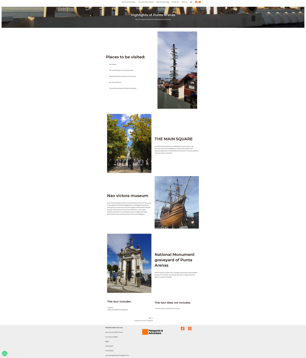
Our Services (175, 2)
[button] (4, 353)
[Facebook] (196, 2)
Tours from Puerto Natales (146, 2)
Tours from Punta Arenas (128, 2)
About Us (184, 2)
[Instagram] (199, 2)
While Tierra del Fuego (162, 2)
